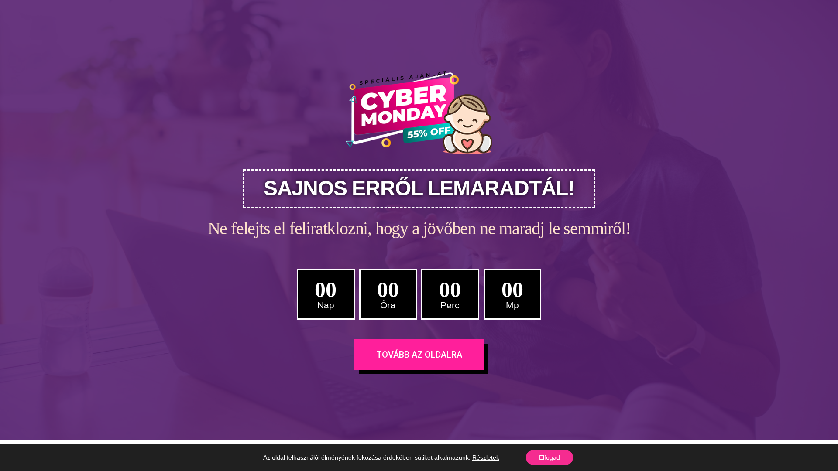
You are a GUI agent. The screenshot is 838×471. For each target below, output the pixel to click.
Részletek (485, 457)
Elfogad (549, 457)
